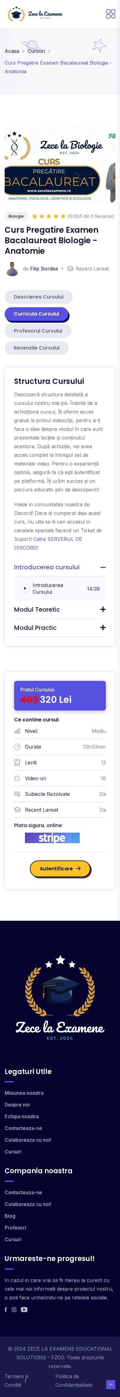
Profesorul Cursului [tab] (38, 330)
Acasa (12, 51)
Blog (10, 1216)
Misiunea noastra (24, 1093)
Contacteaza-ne (23, 1128)
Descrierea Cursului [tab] (38, 296)
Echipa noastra (22, 1116)
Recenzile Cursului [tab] (36, 347)
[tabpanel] (60, 507)
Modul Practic (35, 627)
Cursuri (36, 51)
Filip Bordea (44, 268)
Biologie (16, 216)
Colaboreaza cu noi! (28, 1140)
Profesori (15, 1228)
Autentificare (56, 868)
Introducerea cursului (47, 567)
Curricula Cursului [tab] (36, 313)
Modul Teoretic (37, 609)
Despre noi (17, 1105)
